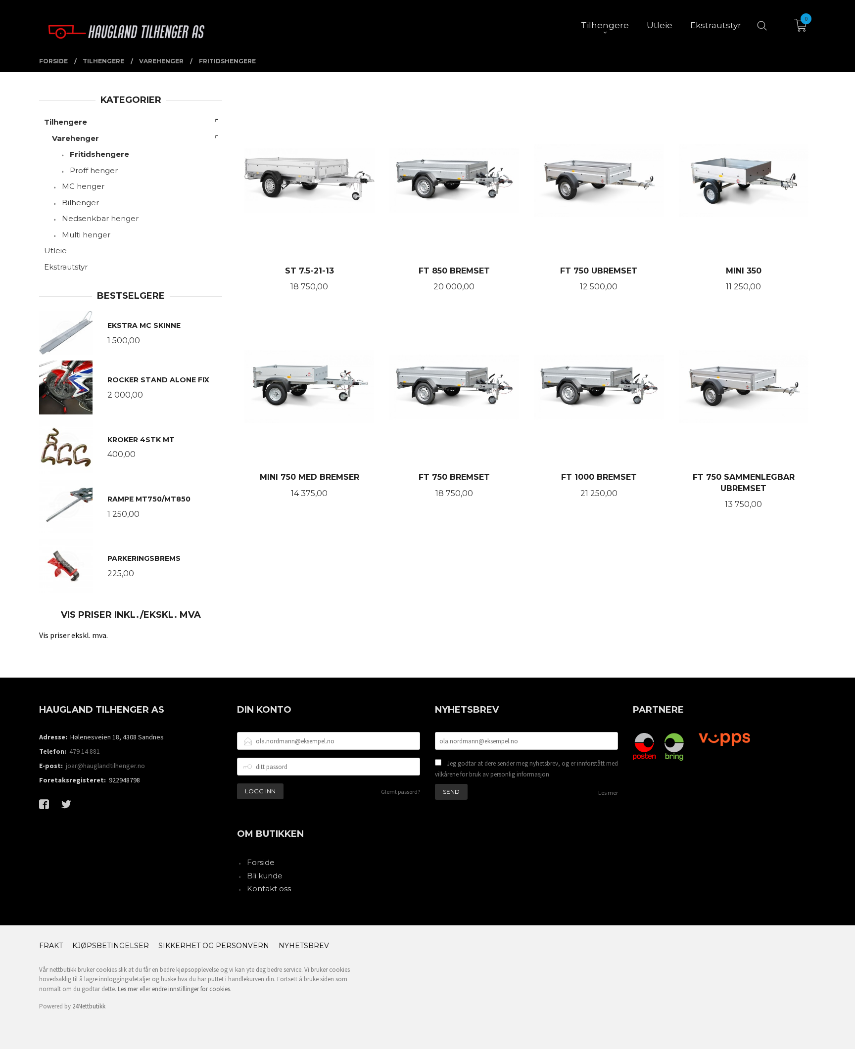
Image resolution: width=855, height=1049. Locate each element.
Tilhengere (65, 122)
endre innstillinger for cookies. (192, 989)
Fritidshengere (99, 154)
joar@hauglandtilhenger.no (105, 765)
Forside (261, 862)
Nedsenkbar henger (100, 218)
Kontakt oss (269, 888)
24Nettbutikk (88, 1006)
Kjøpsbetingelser (110, 945)
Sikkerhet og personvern (213, 945)
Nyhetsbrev (304, 945)
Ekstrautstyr (66, 267)
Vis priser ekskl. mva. (73, 635)
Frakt (51, 945)
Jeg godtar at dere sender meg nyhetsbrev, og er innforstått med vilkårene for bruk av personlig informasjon (526, 768)
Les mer (608, 792)
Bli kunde (265, 875)
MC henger (83, 186)
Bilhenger (80, 202)
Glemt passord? (400, 791)
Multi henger (86, 234)
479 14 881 (84, 751)
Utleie (55, 250)
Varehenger (75, 138)
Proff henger (94, 170)
